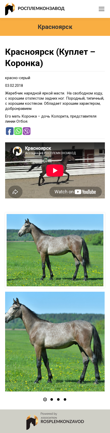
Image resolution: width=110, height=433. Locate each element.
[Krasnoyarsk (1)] (55, 342)
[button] (45, 399)
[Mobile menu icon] (101, 9)
